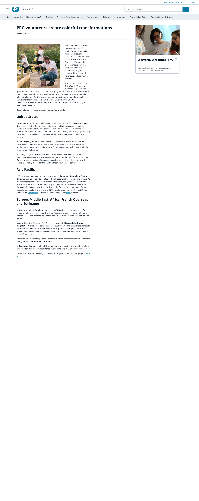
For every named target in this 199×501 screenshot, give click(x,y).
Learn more (33, 192)
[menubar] (90, 17)
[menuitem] (15, 17)
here (68, 192)
